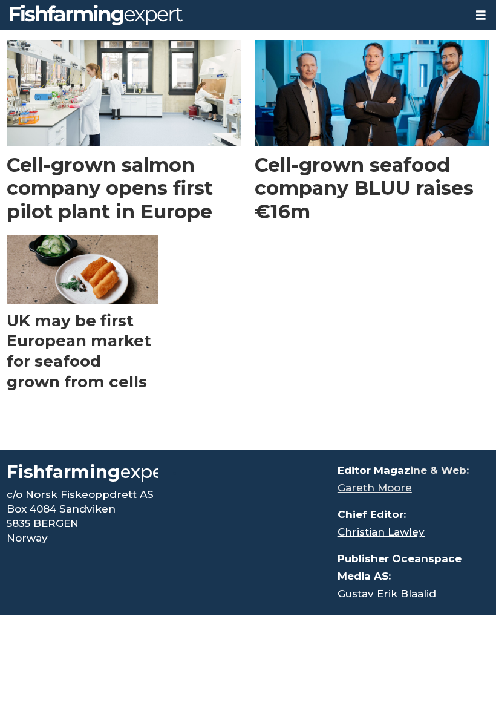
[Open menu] (480, 15)
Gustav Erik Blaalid (387, 594)
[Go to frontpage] (233, 15)
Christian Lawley (381, 532)
